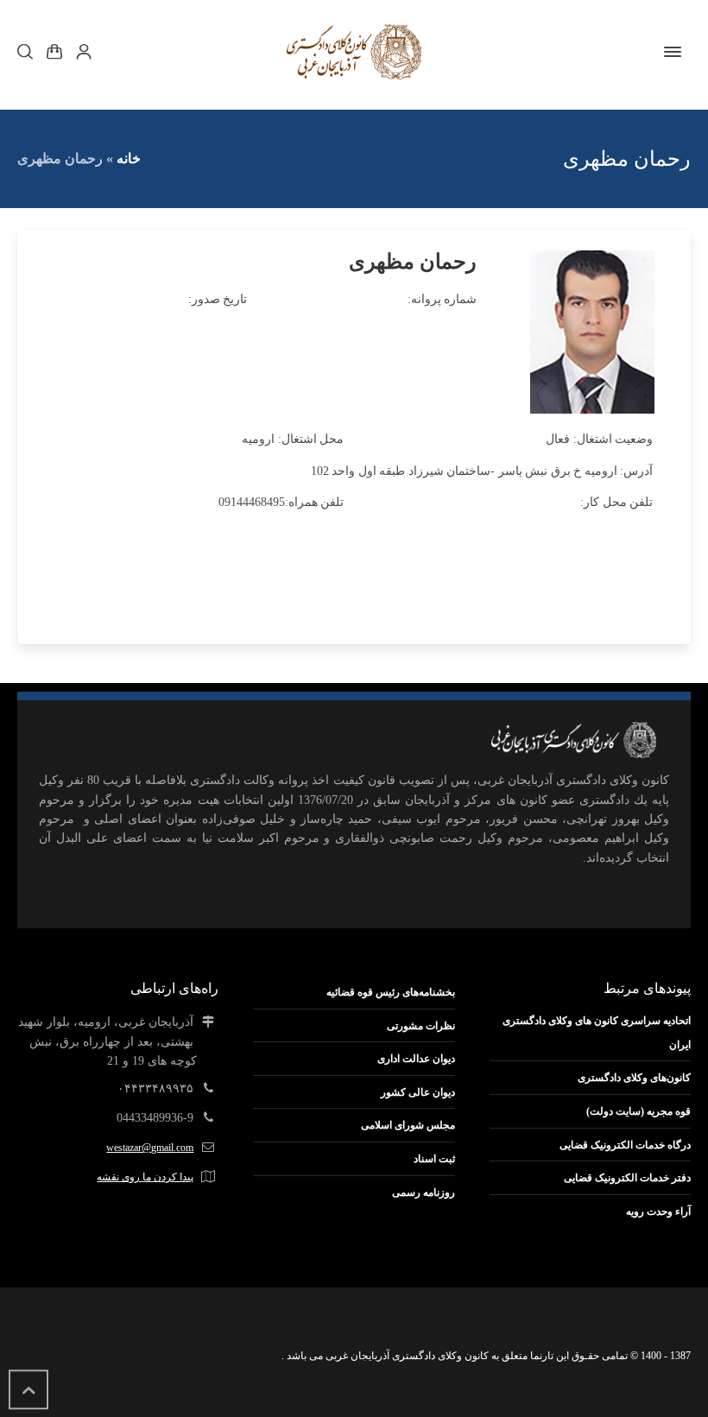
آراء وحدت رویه (658, 1211)
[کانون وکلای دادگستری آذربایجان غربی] (354, 52)
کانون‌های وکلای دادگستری (634, 1078)
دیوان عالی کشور (418, 1092)
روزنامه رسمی (423, 1192)
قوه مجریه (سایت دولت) (638, 1111)
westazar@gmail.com (149, 1148)
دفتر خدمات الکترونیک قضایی (627, 1178)
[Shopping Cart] (54, 52)
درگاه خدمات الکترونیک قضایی (625, 1145)
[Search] (28, 52)
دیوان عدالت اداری (416, 1059)
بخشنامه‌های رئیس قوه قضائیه (390, 992)
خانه (129, 158)
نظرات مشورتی (421, 1026)
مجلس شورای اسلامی (408, 1125)
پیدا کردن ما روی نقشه (145, 1177)
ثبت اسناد (434, 1159)
